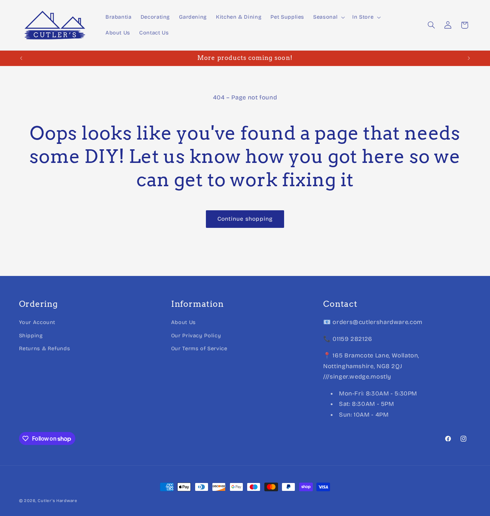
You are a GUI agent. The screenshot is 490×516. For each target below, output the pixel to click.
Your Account (37, 322)
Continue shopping (245, 218)
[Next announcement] (469, 58)
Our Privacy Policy (196, 335)
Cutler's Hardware (57, 500)
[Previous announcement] (21, 58)
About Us (183, 322)
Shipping (31, 335)
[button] (328, 17)
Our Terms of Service (199, 348)
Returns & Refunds (44, 348)
